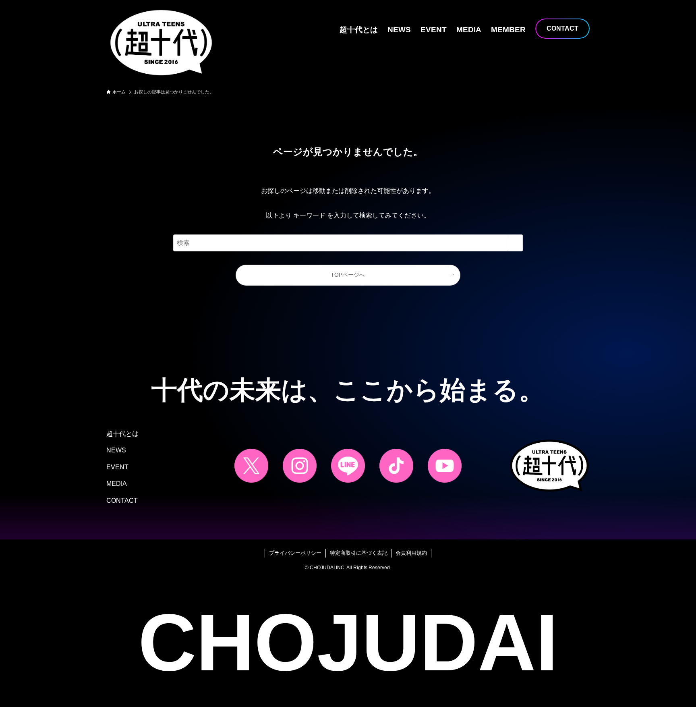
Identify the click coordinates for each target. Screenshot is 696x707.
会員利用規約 (411, 553)
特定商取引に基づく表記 (358, 553)
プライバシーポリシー (295, 553)
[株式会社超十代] (161, 42)
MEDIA (116, 483)
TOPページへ (348, 275)
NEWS (116, 450)
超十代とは (122, 433)
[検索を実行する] (515, 242)
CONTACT (122, 500)
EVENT (117, 467)
